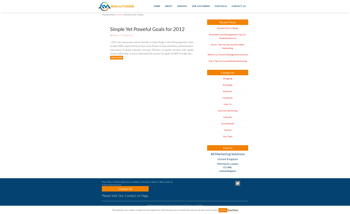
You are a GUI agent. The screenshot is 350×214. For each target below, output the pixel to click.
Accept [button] (223, 210)
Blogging (227, 78)
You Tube (227, 136)
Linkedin (227, 117)
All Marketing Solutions (120, 4)
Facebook (228, 97)
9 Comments (127, 35)
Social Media (227, 123)
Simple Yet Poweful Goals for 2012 (147, 29)
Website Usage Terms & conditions (126, 182)
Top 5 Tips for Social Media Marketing (227, 61)
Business (227, 91)
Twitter (228, 130)
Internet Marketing (227, 110)
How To (228, 104)
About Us (154, 182)
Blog (161, 182)
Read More (116, 57)
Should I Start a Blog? (227, 28)
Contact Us (168, 182)
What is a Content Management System (228, 54)
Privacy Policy (107, 182)
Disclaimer (145, 182)
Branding (227, 84)
